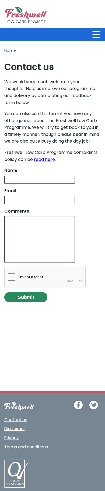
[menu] (96, 34)
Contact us (15, 420)
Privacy (11, 438)
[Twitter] (93, 405)
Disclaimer (14, 429)
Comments (16, 211)
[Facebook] (78, 405)
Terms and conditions (26, 447)
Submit (26, 297)
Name (10, 171)
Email (10, 191)
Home (10, 51)
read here (44, 160)
